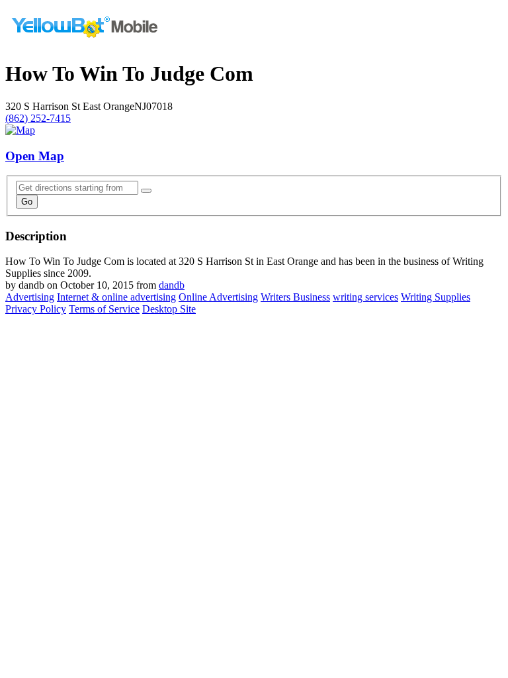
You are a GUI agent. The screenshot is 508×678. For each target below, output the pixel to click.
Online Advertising (218, 297)
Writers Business (295, 297)
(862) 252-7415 (38, 118)
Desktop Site (169, 309)
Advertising (29, 297)
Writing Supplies (435, 297)
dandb (172, 285)
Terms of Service (104, 309)
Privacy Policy (35, 309)
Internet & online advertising (116, 297)
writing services (365, 297)
